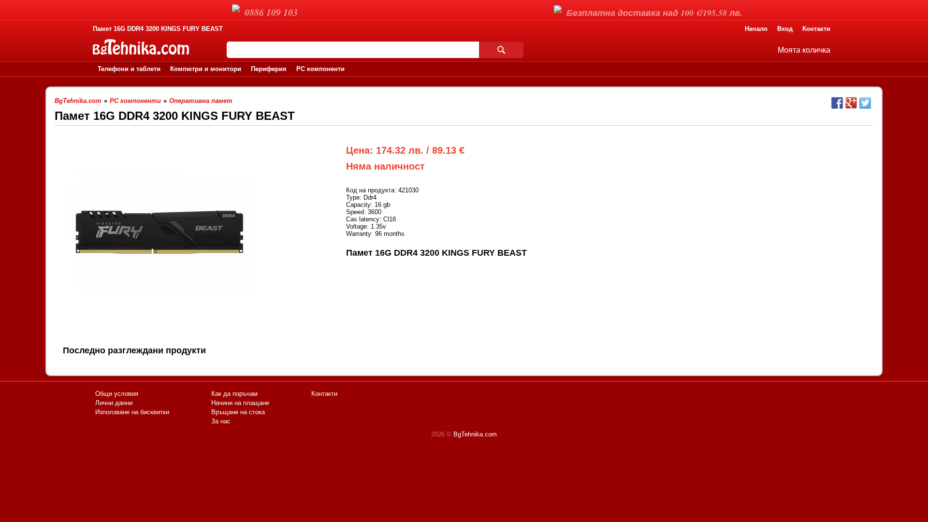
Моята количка (804, 50)
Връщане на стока (238, 412)
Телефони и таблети (129, 68)
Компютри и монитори (205, 68)
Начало (756, 28)
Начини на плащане (240, 402)
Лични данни (113, 402)
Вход (785, 28)
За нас (221, 421)
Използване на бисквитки (132, 412)
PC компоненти (320, 68)
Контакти (816, 28)
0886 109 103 (271, 12)
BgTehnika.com (475, 434)
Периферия (269, 68)
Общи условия (116, 393)
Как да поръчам (234, 393)
